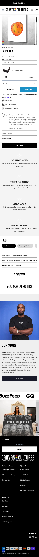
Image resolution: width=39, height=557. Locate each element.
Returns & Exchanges (9, 475)
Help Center (24, 469)
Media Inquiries (7, 522)
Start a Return (25, 480)
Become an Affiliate (27, 490)
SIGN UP (19, 450)
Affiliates (5, 506)
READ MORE (19, 378)
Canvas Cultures (11, 553)
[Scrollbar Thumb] (3, 44)
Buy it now (28, 90)
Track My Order (25, 475)
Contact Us (6, 480)
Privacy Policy (7, 511)
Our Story (5, 501)
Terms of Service (7, 516)
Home (3, 47)
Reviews (23, 485)
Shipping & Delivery (8, 469)
